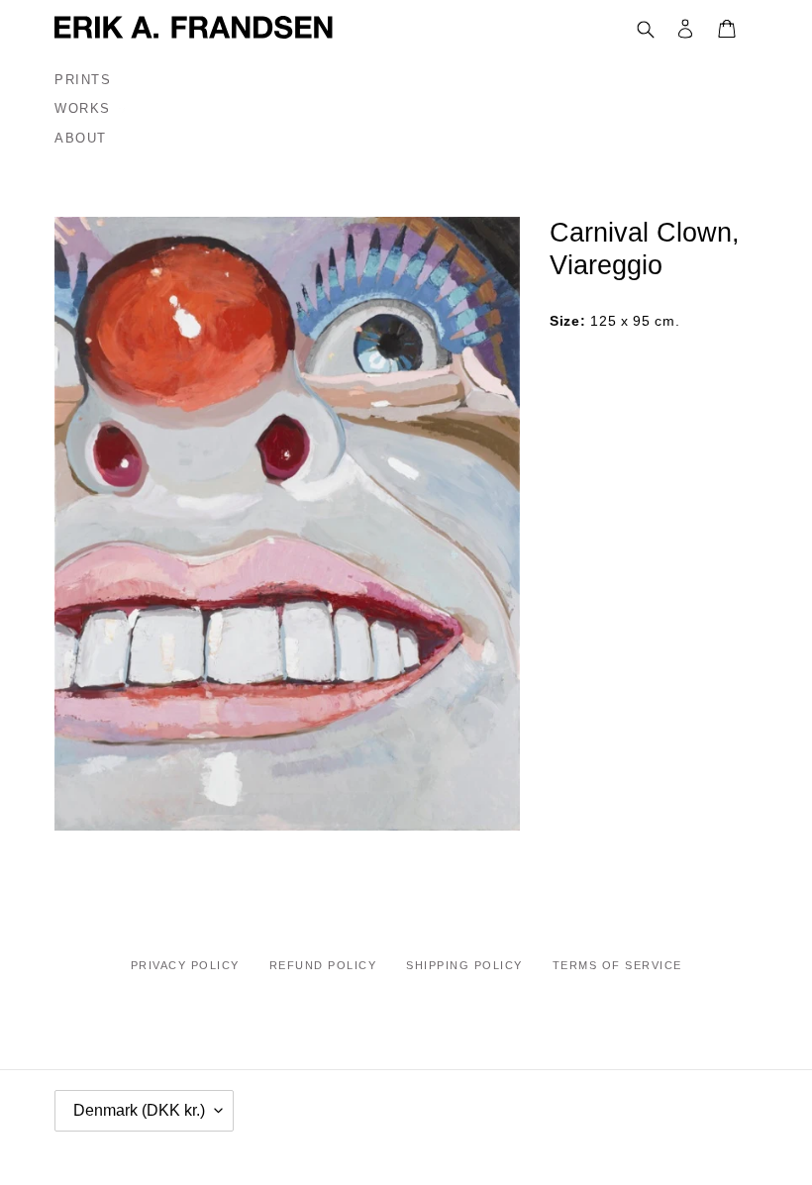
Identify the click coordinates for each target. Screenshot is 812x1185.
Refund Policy (323, 965)
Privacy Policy (185, 965)
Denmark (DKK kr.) (139, 1110)
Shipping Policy (464, 965)
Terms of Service (617, 965)
